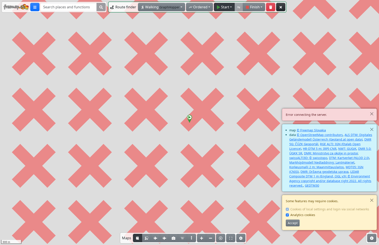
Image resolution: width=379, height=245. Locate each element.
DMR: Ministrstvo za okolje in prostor (331, 153)
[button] (189, 118)
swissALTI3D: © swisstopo (308, 158)
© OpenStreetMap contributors (320, 135)
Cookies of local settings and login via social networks (329, 209)
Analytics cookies (302, 215)
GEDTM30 (312, 185)
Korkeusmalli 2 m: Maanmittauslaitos (316, 167)
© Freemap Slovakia (311, 130)
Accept (293, 223)
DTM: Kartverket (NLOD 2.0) (349, 158)
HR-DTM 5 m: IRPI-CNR (319, 149)
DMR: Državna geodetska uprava (324, 172)
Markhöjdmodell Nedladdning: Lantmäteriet (321, 162)
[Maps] (191, 238)
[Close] (371, 113)
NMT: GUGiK (347, 149)
